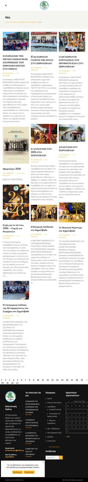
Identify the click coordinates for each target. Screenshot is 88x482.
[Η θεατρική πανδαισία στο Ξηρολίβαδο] (44, 213)
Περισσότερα (29, 472)
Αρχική (49, 398)
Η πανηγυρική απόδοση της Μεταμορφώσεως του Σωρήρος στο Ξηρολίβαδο (16, 308)
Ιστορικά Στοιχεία (55, 409)
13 (53, 380)
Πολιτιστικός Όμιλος (54, 402)
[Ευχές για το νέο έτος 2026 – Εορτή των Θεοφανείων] (16, 202)
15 (62, 380)
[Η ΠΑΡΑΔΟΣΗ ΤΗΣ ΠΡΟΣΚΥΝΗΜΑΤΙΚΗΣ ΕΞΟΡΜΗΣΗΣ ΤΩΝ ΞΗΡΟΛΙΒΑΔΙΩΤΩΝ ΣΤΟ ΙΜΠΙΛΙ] (16, 41)
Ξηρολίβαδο (9, 457)
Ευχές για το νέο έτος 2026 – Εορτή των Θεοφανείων (13, 228)
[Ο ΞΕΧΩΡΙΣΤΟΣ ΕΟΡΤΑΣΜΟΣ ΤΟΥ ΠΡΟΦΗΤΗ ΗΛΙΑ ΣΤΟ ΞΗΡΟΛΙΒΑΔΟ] (72, 42)
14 (57, 380)
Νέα (18, 73)
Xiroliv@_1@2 (9, 73)
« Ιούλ (68, 436)
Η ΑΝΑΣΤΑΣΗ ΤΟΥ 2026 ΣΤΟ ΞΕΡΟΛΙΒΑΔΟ (41, 152)
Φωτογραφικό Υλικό (54, 433)
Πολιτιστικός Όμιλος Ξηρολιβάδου (15, 22)
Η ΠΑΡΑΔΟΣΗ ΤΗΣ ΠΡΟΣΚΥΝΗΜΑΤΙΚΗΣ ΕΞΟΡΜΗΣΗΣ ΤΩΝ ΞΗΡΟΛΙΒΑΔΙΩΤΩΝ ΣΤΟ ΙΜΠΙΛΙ (15, 62)
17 (72, 380)
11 (43, 380)
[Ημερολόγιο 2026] (16, 145)
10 (38, 380)
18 (77, 380)
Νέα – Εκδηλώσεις (53, 429)
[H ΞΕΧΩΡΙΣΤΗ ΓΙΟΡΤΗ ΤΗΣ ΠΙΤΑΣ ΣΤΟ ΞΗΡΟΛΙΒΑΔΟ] (44, 42)
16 (67, 380)
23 (17, 383)
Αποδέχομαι (17, 472)
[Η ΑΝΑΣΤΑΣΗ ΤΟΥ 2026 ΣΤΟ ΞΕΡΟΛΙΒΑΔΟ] (44, 134)
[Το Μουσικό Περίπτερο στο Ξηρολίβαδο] (72, 212)
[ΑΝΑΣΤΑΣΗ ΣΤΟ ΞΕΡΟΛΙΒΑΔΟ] (72, 133)
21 (7, 383)
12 (48, 380)
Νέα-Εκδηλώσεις (32, 22)
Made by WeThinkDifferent (14, 480)
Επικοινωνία (51, 441)
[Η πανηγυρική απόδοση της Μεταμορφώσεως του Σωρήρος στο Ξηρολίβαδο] (16, 290)
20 (2, 383)
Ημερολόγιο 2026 (12, 168)
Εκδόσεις (19, 173)
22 (12, 383)
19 (82, 380)
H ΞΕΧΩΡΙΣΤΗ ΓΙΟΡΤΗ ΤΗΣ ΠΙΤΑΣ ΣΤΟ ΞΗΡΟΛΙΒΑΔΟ (42, 60)
